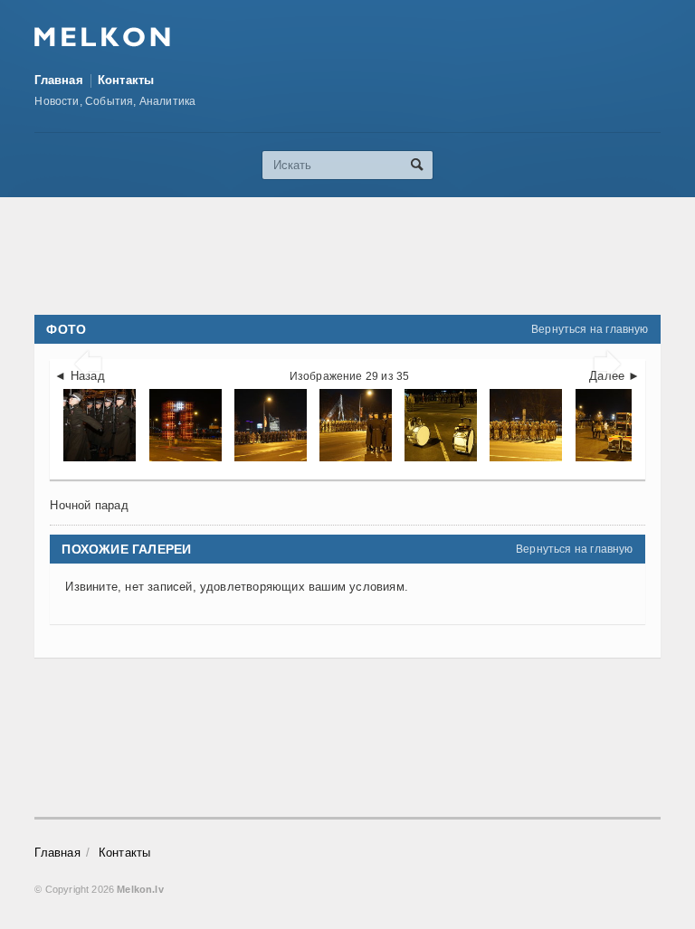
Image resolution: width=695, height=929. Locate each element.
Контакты (126, 80)
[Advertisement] (363, 256)
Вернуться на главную (590, 329)
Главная (58, 80)
